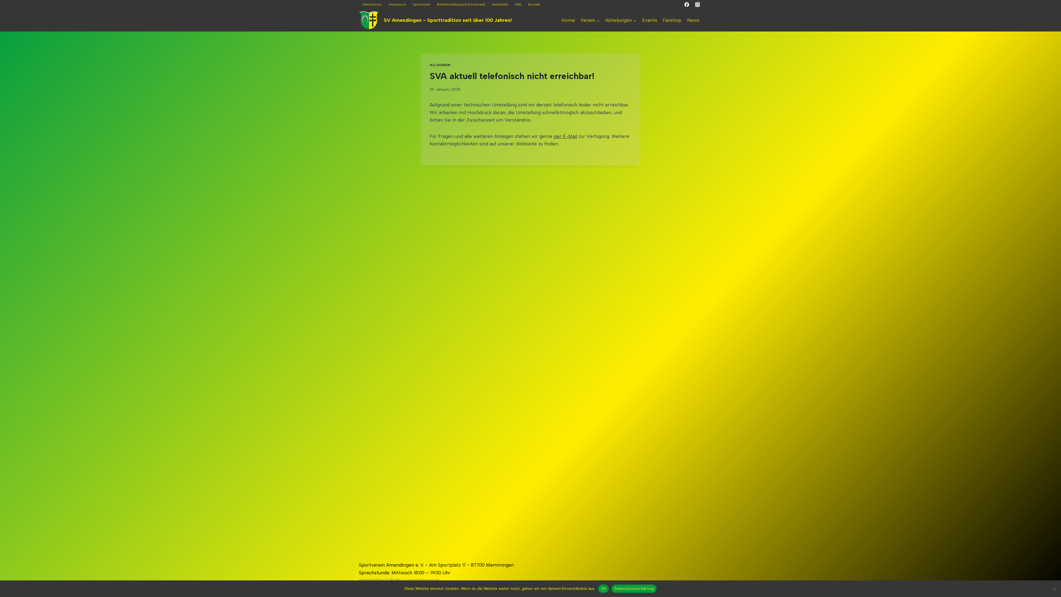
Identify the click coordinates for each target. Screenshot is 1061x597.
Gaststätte (500, 4)
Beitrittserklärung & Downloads (461, 4)
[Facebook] (687, 4)
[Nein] (1054, 588)
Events (649, 20)
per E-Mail (565, 136)
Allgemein (440, 65)
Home (568, 20)
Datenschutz (372, 4)
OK (603, 588)
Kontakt (534, 4)
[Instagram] (697, 4)
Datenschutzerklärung (634, 588)
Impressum (397, 4)
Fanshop (672, 20)
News (693, 20)
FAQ (518, 4)
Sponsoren (421, 4)
